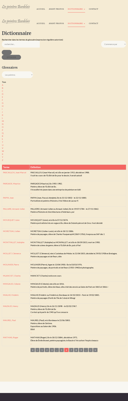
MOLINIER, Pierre (11, 264)
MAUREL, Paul (9, 320)
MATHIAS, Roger (10, 337)
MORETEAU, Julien (11, 231)
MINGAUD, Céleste (11, 284)
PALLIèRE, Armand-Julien (14, 209)
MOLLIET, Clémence (12, 253)
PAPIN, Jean (8, 197)
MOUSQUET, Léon (11, 220)
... (31, 178)
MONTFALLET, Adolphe (13, 242)
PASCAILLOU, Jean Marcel (14, 172)
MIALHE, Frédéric (11, 295)
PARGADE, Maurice (11, 183)
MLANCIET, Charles (12, 275)
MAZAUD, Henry (10, 306)
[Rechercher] (7, 52)
